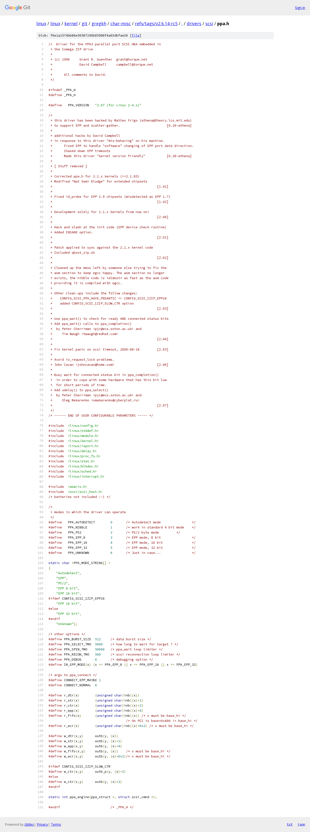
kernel (71, 23)
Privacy (42, 824)
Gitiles (29, 824)
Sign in (300, 7)
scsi (209, 23)
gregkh (99, 23)
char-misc (120, 23)
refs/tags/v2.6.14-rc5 (156, 23)
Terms (56, 824)
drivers (194, 23)
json (301, 824)
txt (290, 824)
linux (41, 23)
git (84, 23)
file (136, 35)
